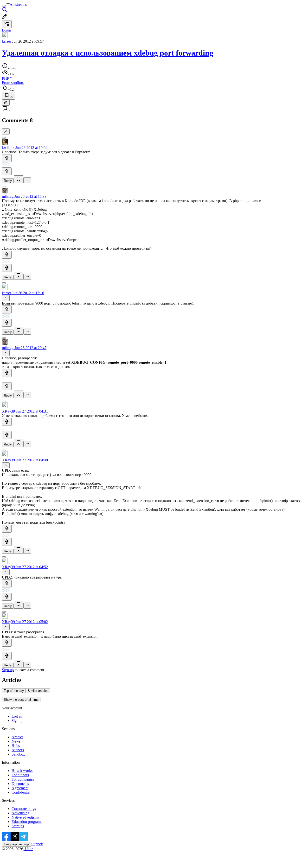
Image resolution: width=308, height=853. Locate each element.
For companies (23, 779)
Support (37, 844)
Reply (8, 181)
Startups (18, 826)
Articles (17, 737)
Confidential (21, 792)
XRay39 (8, 411)
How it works (22, 771)
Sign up (8, 670)
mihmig (7, 196)
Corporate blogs (24, 809)
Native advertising (25, 817)
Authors (18, 750)
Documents (20, 784)
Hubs (16, 746)
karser (6, 41)
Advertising (20, 813)
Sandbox (18, 754)
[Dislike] (7, 171)
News (16, 741)
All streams (18, 4)
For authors (20, 775)
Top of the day (14, 691)
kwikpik (8, 148)
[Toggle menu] (4, 5)
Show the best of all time (21, 699)
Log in (17, 716)
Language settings (16, 844)
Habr (28, 849)
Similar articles (38, 691)
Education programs (27, 822)
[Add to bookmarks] (18, 179)
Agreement (20, 788)
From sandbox (13, 83)
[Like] (7, 158)
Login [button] (6, 30)
